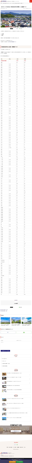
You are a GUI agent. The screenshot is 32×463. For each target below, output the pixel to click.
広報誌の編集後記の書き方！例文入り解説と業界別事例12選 (13, 385)
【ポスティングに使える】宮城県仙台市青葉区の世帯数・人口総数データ (5, 325)
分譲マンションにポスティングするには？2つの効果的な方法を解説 (14, 417)
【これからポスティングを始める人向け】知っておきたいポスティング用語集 (15, 398)
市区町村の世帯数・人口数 (4, 309)
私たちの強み (10, 447)
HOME (7, 447)
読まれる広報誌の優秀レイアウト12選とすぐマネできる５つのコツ (14, 381)
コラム (24, 447)
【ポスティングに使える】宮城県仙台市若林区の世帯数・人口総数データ (26, 325)
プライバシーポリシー (16, 449)
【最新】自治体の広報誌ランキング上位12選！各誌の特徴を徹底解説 (14, 389)
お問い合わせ (21, 447)
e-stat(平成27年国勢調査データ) (12, 41)
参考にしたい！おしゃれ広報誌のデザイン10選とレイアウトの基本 (14, 377)
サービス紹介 (14, 447)
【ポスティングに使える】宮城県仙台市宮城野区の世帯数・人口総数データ (16, 325)
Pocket (17, 28)
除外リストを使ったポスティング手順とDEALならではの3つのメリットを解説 (15, 403)
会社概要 (18, 447)
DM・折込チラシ (4, 358)
